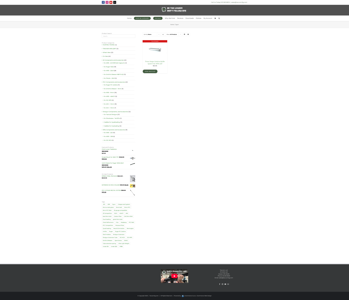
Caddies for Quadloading (112, 122)
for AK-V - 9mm (109, 108)
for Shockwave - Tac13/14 (112, 118)
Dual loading (107, 219)
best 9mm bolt (107, 216)
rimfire (105, 231)
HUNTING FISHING (109, 45)
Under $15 (106, 246)
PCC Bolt (131, 222)
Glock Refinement (108, 222)
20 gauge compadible (120, 210)
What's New (107, 52)
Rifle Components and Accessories (114, 130)
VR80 (121, 246)
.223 (104, 204)
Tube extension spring (109, 243)
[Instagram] (222, 284)
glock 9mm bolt (117, 219)
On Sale (105, 56)
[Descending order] (163, 34)
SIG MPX (129, 237)
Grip (117, 222)
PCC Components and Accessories (114, 82)
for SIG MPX (108, 100)
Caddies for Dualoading (111, 126)
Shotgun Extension (118, 234)
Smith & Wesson (107, 240)
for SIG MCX (108, 140)
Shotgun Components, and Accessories (115, 111)
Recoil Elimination (118, 228)
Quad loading (107, 228)
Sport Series (118, 240)
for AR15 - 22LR (108, 70)
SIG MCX (122, 237)
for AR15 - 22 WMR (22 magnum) (114, 63)
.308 (108, 204)
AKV (127, 213)
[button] (219, 18)
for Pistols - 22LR (109, 78)
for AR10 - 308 (108, 136)
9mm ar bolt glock (108, 207)
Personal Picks (119, 225)
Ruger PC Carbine (120, 231)
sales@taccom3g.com (239, 2)
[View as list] (188, 34)
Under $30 (114, 246)
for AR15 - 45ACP (109, 96)
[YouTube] (225, 284)
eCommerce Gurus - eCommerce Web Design (198, 295)
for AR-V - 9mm (109, 104)
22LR (115, 213)
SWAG (126, 240)
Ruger (111, 231)
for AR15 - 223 (108, 132)
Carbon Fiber (118, 216)
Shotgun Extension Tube (110, 237)
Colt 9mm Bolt (128, 216)
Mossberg (124, 222)
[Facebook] (219, 284)
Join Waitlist (150, 71)
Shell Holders (107, 234)
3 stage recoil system (124, 204)
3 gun (114, 204)
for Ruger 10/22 (109, 67)
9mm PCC (127, 207)
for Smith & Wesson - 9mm (112, 89)
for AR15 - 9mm (109, 92)
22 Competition (107, 213)
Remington (130, 228)
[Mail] (228, 284)
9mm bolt (119, 207)
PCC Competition (108, 225)
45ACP (121, 213)
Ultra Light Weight (123, 243)
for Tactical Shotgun (110, 114)
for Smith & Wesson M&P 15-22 (113, 74)
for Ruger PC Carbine (111, 85)
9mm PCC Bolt (107, 210)
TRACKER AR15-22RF (109, 48)
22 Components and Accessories (113, 60)
